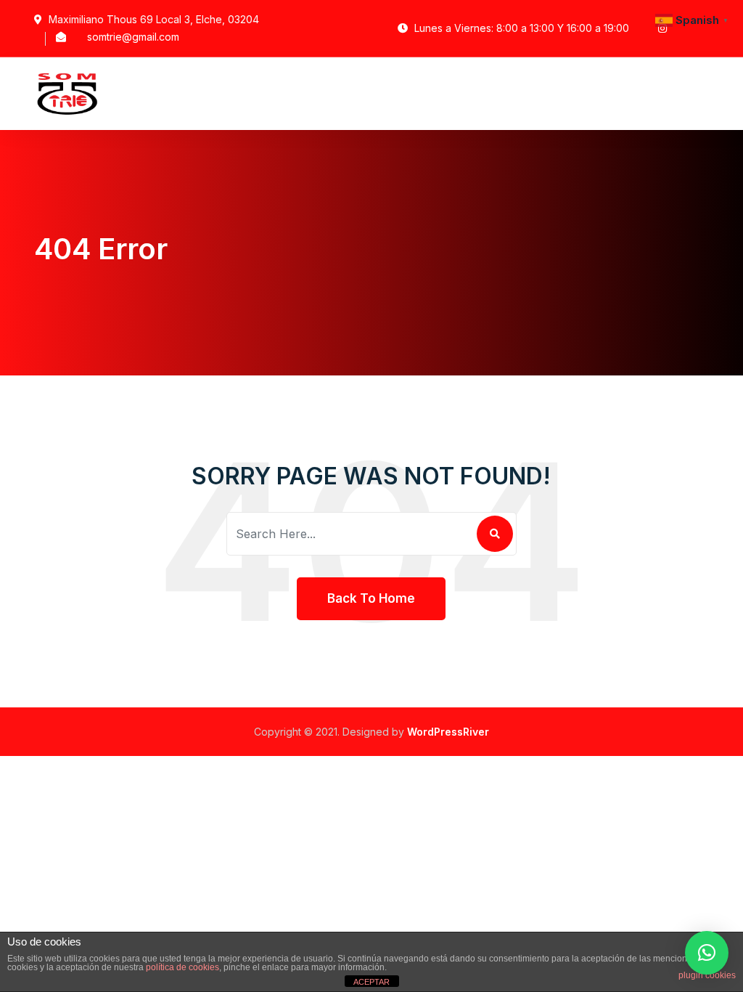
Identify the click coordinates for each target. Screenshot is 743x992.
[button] (706, 953)
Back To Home (371, 598)
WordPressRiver (448, 731)
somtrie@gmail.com (133, 37)
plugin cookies (707, 975)
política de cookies (182, 967)
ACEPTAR (371, 981)
